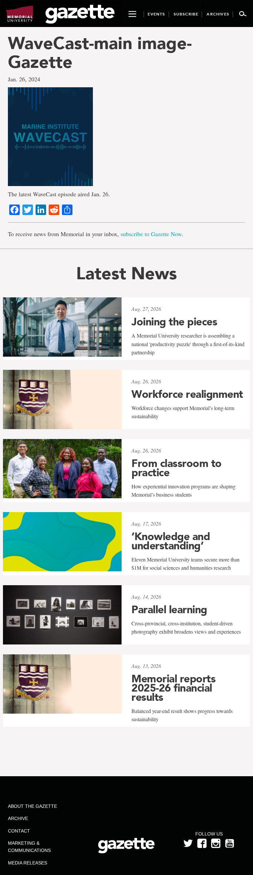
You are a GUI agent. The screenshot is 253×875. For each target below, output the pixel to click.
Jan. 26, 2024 (24, 79)
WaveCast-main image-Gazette (100, 52)
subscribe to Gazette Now (151, 234)
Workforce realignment (187, 394)
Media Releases (27, 862)
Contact (19, 831)
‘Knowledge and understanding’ (170, 541)
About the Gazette (32, 806)
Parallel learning (169, 609)
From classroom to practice (176, 468)
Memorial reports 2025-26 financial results (173, 688)
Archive (18, 818)
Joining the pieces (174, 321)
